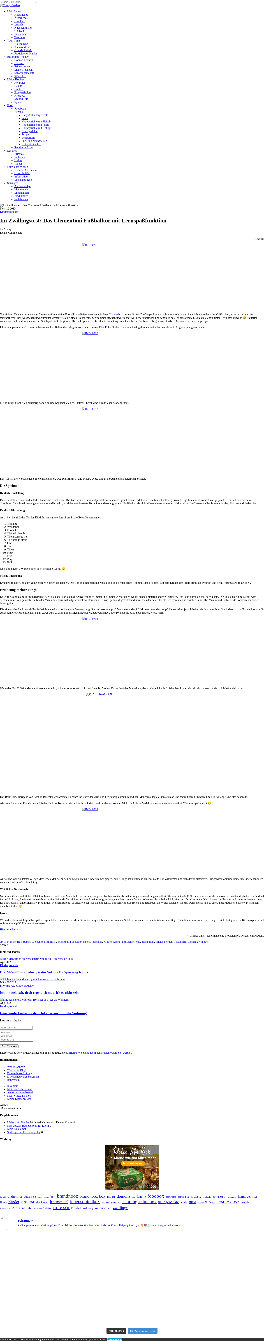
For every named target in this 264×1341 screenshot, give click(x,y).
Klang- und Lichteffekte (126, 941)
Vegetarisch (28, 137)
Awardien (20, 82)
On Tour (19, 30)
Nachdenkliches (23, 27)
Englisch (51, 941)
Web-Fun (19, 157)
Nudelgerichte (30, 131)
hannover (244, 1196)
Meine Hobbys (15, 79)
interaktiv (97, 941)
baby (40, 1197)
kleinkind (27, 1202)
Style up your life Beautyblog (24, 1132)
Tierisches (20, 34)
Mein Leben (14, 11)
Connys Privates (23, 60)
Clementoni (38, 941)
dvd (133, 1197)
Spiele (17, 102)
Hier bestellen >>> (10, 929)
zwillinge (202, 941)
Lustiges (12, 150)
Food (10, 105)
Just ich (18, 24)
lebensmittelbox (85, 1201)
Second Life (21, 98)
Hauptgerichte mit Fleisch (36, 121)
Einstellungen (114, 1339)
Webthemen (21, 199)
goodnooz (232, 1197)
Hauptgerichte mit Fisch (35, 124)
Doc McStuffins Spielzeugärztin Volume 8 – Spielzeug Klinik (44, 972)
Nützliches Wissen (17, 166)
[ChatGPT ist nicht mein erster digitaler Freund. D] (165, 1279)
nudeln (183, 1202)
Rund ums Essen (23, 147)
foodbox (155, 1196)
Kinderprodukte (9, 211)
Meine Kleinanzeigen (19, 1098)
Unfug (18, 160)
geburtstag (171, 1196)
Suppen (26, 134)
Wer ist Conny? (16, 1066)
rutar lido (245, 1202)
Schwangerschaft (24, 72)
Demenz (19, 63)
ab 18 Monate (8, 941)
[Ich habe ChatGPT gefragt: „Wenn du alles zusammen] (232, 1265)
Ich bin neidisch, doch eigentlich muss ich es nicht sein (39, 992)
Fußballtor (76, 941)
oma (192, 1201)
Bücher (18, 89)
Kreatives (19, 95)
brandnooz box (92, 1196)
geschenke (207, 1197)
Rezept (212, 1202)
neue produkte (168, 1202)
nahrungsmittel (111, 1202)
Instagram (12, 1085)
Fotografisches (22, 92)
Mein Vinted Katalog (19, 1095)
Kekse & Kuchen (31, 144)
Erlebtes (19, 153)
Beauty (18, 85)
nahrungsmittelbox (139, 1201)
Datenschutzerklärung (19, 1073)
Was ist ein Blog (16, 1070)
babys (46, 1197)
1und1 (3, 1197)
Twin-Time (13, 40)
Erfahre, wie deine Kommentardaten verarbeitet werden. (100, 1052)
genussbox (196, 1197)
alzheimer (15, 1196)
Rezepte (19, 111)
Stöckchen (20, 76)
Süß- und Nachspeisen (34, 140)
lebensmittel (59, 1202)
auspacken (30, 1196)
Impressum (13, 1079)
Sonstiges (12, 183)
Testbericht (180, 941)
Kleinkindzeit (22, 47)
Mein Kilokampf (16, 1128)
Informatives (21, 176)
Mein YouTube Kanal (19, 1089)
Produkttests (21, 195)
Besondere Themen (18, 56)
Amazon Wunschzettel (20, 1092)
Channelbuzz (116, 314)
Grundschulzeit (23, 50)
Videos (18, 163)
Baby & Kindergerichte (35, 115)
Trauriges (19, 37)
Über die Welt (22, 173)
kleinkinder (148, 941)
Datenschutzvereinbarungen (23, 1076)
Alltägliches (21, 14)
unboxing (63, 1207)
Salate (25, 118)
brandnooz (67, 1196)
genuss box (183, 1197)
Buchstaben (23, 941)
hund (255, 1197)
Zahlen (192, 941)
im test (86, 941)
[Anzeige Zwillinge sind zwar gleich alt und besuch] (98, 1269)
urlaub (78, 1208)
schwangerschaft (7, 1208)
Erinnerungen (22, 66)
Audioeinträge (22, 186)
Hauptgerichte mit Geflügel (37, 127)
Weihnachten (102, 1208)
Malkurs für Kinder (18, 1122)
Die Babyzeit (21, 43)
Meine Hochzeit (23, 69)
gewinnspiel (219, 1196)
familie (141, 1196)
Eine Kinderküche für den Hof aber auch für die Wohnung (43, 1013)
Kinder (107, 941)
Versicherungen (23, 179)
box (52, 1196)
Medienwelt (21, 189)
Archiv (4, 1105)
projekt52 (202, 1202)
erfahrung (63, 941)
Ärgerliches (20, 17)
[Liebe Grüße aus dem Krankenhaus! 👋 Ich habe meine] (31, 1255)
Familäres (19, 21)
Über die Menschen (25, 170)
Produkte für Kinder (25, 53)
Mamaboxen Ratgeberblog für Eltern (28, 1125)
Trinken (47, 1208)
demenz (123, 1196)
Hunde (3, 1202)
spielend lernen (164, 941)
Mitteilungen (21, 192)
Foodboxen (20, 108)
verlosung (88, 1208)
